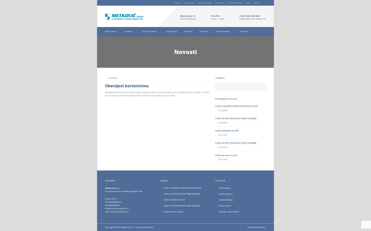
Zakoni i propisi (225, 194)
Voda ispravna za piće (226, 155)
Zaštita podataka (205, 3)
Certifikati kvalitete (235, 3)
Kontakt (244, 32)
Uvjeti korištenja (226, 199)
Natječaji (178, 3)
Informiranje (220, 3)
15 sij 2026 (222, 110)
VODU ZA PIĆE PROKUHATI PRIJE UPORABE (236, 118)
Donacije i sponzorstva (229, 211)
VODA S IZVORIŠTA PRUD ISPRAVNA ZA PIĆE (236, 106)
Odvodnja (172, 32)
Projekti (188, 32)
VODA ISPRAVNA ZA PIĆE (227, 130)
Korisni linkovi (225, 205)
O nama (128, 32)
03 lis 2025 (222, 135)
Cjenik (248, 3)
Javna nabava (223, 32)
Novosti (204, 32)
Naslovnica (111, 32)
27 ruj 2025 (222, 147)
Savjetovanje (190, 3)
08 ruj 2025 (222, 159)
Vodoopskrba (149, 32)
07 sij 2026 (222, 122)
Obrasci (257, 3)
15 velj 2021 (113, 78)
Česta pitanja (224, 188)
